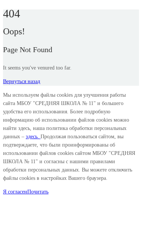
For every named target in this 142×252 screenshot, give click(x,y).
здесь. (33, 136)
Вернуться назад (21, 81)
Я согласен (15, 192)
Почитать (37, 192)
